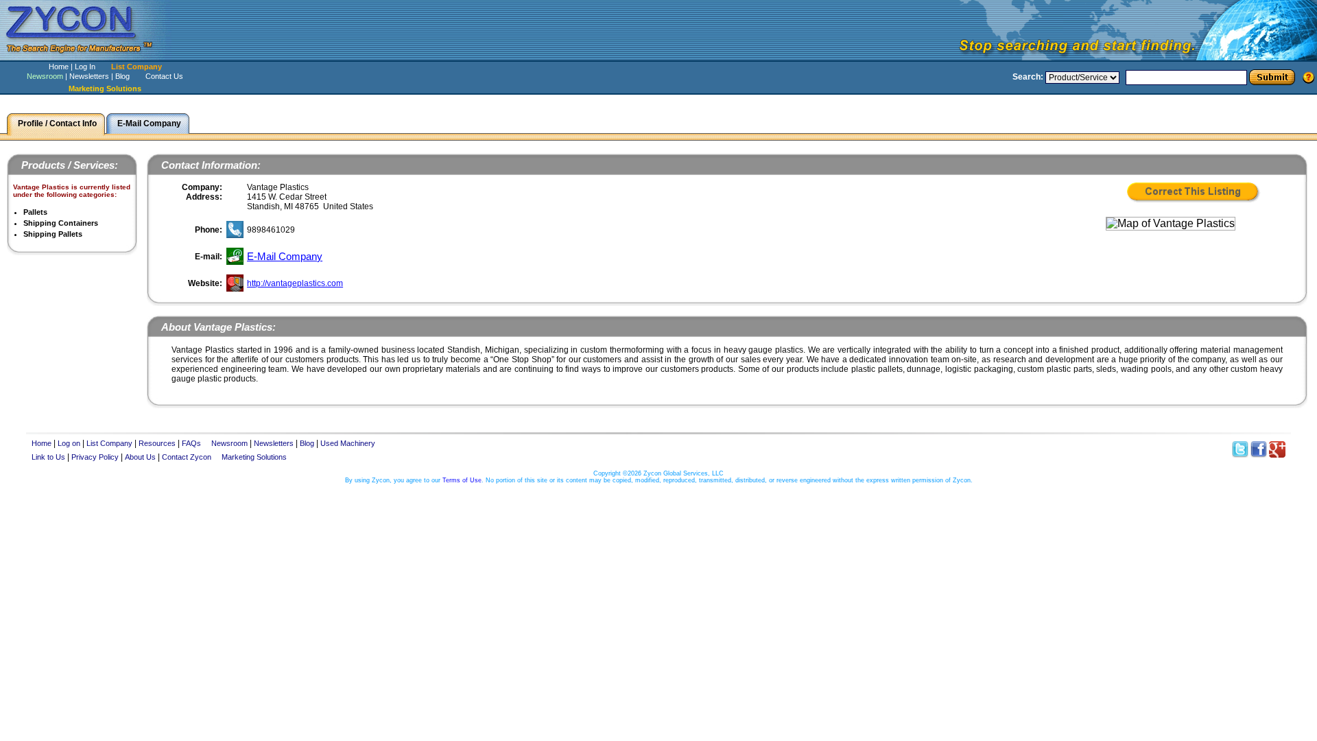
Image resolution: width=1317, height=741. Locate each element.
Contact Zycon (186, 457)
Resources (157, 443)
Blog (122, 76)
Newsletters (89, 76)
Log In (85, 66)
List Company (136, 66)
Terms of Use (462, 480)
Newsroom (45, 76)
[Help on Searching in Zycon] (1309, 77)
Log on (69, 443)
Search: (1027, 77)
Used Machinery (347, 443)
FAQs (191, 443)
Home (59, 66)
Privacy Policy (95, 457)
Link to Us (48, 457)
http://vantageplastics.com (295, 283)
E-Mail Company (284, 256)
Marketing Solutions (254, 457)
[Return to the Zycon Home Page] (85, 56)
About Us (140, 457)
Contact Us (164, 76)
